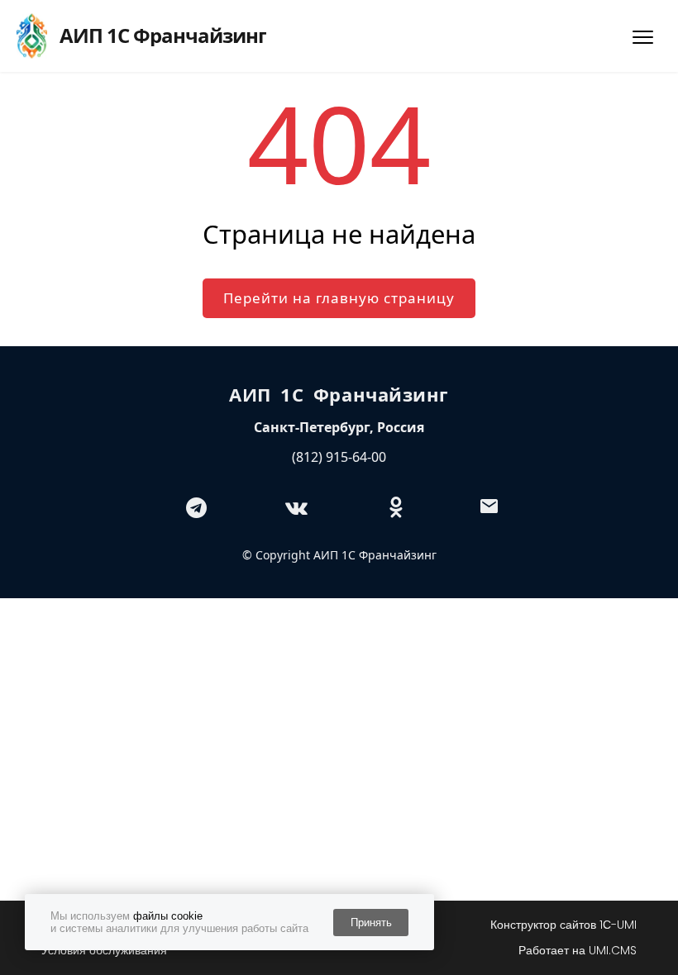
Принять (371, 922)
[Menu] (643, 36)
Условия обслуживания (104, 950)
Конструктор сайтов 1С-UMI (563, 924)
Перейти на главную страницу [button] (339, 297)
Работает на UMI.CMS (577, 950)
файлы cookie (168, 916)
